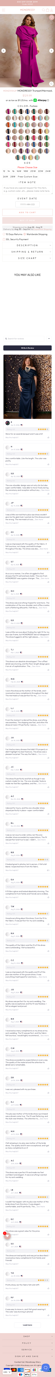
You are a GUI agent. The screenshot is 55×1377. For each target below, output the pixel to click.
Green (46, 138)
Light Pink (21, 144)
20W (33, 171)
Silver (8, 118)
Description (27, 245)
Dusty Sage (21, 138)
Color (27, 106)
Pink (14, 151)
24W (48, 171)
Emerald (27, 138)
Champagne (27, 118)
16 (13, 171)
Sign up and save (27, 1356)
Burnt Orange (40, 131)
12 (4, 171)
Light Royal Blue (34, 144)
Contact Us (19, 1362)
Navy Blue (8, 131)
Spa (27, 124)
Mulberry (40, 144)
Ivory (21, 118)
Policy (27, 1343)
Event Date (27, 198)
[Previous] (3, 51)
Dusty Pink (14, 138)
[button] (11, 314)
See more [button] (45, 490)
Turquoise (24, 157)
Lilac (40, 124)
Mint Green (46, 118)
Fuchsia (8, 111)
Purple (27, 151)
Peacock (34, 111)
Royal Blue (27, 111)
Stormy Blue (46, 151)
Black (21, 111)
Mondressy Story (33, 1362)
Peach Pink (8, 151)
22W (40, 171)
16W (19, 171)
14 (9, 171)
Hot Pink (8, 144)
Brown (34, 131)
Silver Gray (40, 151)
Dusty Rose (40, 111)
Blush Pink (27, 131)
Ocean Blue (14, 124)
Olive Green (46, 144)
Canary (46, 131)
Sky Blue (40, 118)
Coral (46, 124)
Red (34, 118)
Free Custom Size (28, 176)
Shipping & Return (27, 251)
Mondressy (27, 10)
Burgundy (46, 111)
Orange (8, 124)
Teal (18, 157)
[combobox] (49, 338)
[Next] (51, 51)
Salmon (34, 151)
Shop (26, 1336)
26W (5, 176)
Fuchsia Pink (34, 138)
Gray (40, 138)
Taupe (14, 131)
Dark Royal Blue (8, 138)
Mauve (21, 131)
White (14, 118)
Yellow (30, 157)
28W (13, 176)
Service (27, 1349)
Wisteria (34, 124)
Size (27, 162)
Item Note (27, 182)
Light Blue (21, 124)
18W (26, 171)
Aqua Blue (14, 111)
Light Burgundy (14, 144)
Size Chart (27, 258)
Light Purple (27, 144)
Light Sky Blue (37, 157)
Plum (21, 151)
